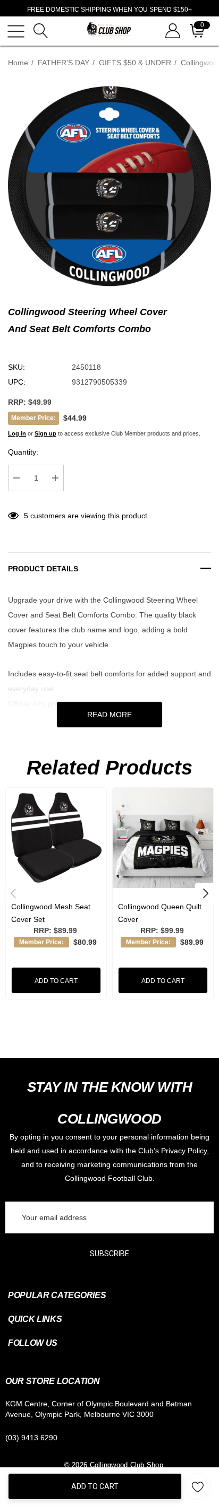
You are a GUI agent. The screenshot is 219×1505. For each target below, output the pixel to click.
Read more (109, 714)
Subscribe (109, 1253)
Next (205, 893)
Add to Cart (95, 1486)
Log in (17, 433)
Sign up (45, 433)
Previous (13, 893)
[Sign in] (172, 31)
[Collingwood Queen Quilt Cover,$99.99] (163, 838)
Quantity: (23, 452)
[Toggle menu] (15, 31)
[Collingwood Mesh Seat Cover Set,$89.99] (56, 838)
